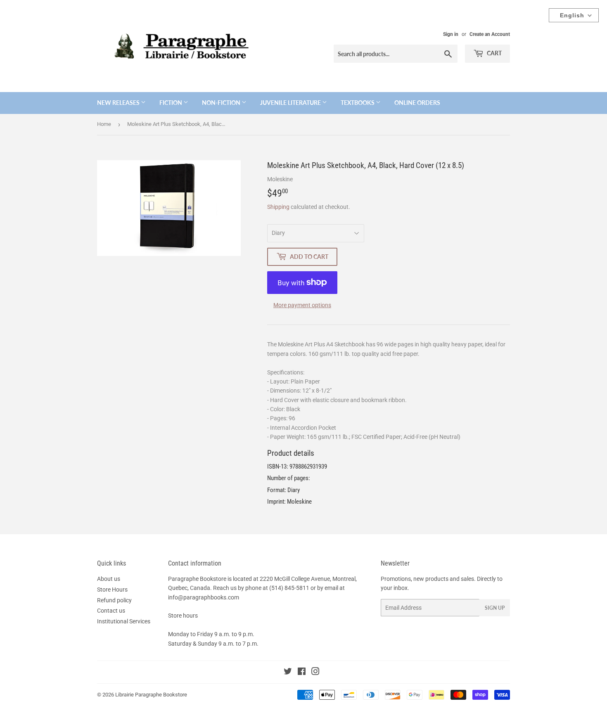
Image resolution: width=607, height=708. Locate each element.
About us (108, 578)
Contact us (111, 610)
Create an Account (489, 34)
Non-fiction (222, 102)
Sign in (450, 34)
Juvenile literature (291, 102)
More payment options (302, 305)
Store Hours (112, 589)
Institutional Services (123, 621)
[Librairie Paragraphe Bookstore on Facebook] (301, 672)
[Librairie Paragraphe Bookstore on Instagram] (315, 672)
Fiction (171, 102)
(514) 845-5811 (289, 588)
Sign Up (495, 608)
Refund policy (114, 600)
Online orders (417, 102)
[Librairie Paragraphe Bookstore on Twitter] (288, 672)
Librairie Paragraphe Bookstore (151, 694)
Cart (494, 53)
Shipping (278, 207)
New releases (119, 102)
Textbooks (358, 102)
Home (104, 124)
